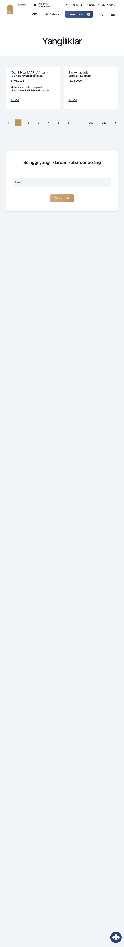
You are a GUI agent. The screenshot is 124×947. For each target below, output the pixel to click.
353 (104, 122)
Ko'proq (22, 4)
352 (91, 122)
